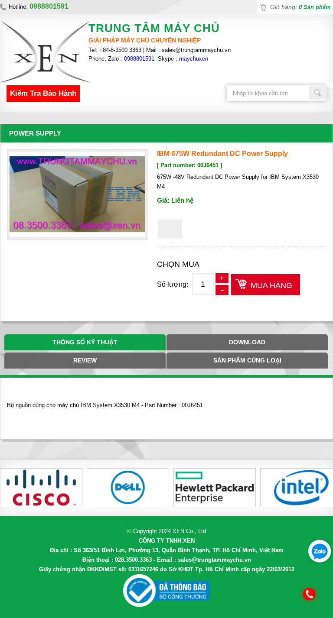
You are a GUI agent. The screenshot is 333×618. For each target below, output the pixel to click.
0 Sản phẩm (315, 7)
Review (85, 360)
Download (247, 342)
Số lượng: (172, 284)
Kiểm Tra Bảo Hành (43, 93)
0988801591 (139, 58)
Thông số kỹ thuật (85, 342)
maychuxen (193, 58)
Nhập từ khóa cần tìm (317, 92)
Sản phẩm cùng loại (247, 360)
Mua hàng (271, 285)
